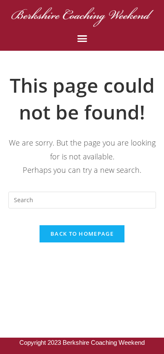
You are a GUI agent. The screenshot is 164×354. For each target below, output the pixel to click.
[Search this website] (82, 199)
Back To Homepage (82, 233)
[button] (82, 39)
